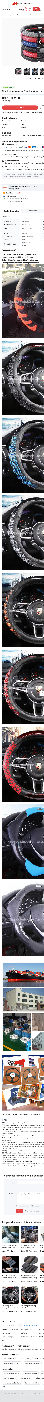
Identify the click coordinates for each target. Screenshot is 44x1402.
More (4, 1387)
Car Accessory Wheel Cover (12, 1383)
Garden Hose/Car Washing (10, 1329)
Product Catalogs (31, 1325)
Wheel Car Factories (10, 1378)
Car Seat (27, 1358)
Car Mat (36, 1358)
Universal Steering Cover (32, 1363)
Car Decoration (34, 15)
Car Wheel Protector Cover (12, 1363)
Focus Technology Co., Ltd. (25, 1394)
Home (3, 15)
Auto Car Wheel (25, 1378)
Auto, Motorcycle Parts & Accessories (18, 15)
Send (19, 1211)
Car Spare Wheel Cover (32, 1383)
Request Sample (36, 112)
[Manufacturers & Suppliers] (22, 4)
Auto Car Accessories (30, 1373)
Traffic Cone (24, 1333)
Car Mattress (6, 1333)
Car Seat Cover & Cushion (12, 1358)
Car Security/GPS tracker (29, 1337)
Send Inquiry (20, 108)
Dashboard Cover (26, 1329)
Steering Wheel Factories (11, 1373)
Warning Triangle (7, 1337)
